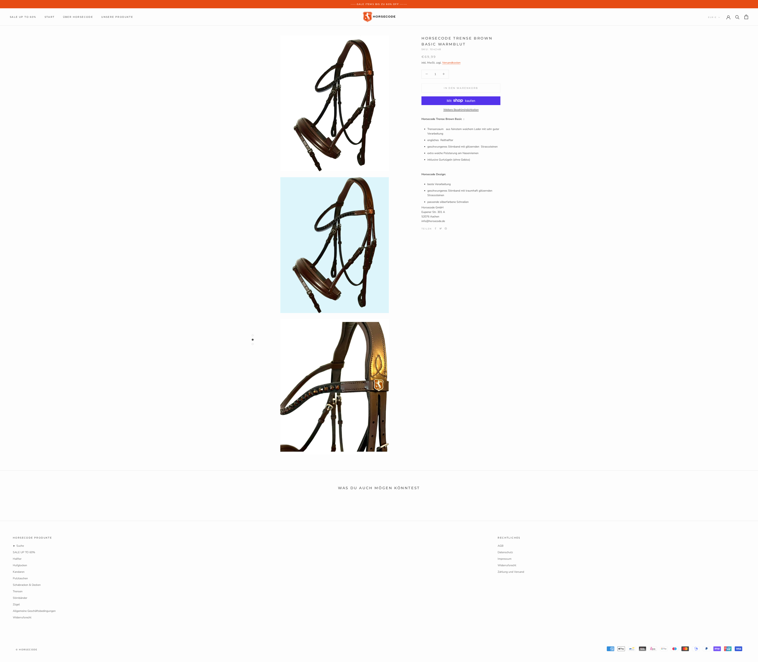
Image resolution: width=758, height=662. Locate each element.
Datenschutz (505, 552)
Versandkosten (451, 62)
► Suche (18, 546)
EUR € (712, 17)
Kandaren (18, 572)
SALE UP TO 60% (23, 16)
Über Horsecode (78, 16)
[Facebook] (435, 228)
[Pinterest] (446, 228)
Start (50, 16)
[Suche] (737, 17)
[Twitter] (440, 228)
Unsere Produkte (117, 16)
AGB (500, 546)
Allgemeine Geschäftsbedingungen (34, 611)
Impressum (504, 559)
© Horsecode (26, 649)
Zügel (16, 604)
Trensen (18, 591)
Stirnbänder (20, 598)
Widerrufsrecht (22, 617)
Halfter (17, 559)
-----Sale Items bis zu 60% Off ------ (379, 4)
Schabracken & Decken (27, 585)
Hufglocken (20, 565)
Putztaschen (20, 578)
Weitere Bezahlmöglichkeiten (461, 109)
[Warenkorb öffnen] (746, 17)
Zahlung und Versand (511, 572)
